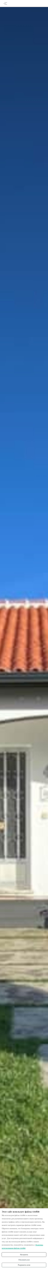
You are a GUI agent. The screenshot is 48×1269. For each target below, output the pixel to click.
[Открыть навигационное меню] (5, 3)
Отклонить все (24, 1260)
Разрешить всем (24, 1265)
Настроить (24, 1254)
